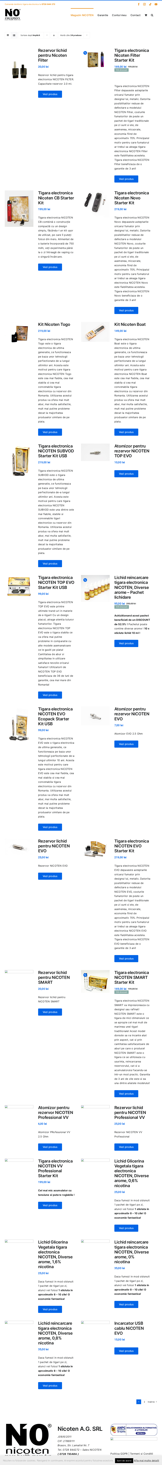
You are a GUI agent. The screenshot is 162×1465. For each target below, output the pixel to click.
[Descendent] (54, 35)
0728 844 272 (48, 4)
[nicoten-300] (28, 1425)
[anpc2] (133, 1438)
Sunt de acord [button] (124, 1460)
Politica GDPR (119, 1453)
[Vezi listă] (14, 35)
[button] (152, 14)
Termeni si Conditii (141, 1453)
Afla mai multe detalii (146, 1460)
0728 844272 (71, 1449)
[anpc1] (133, 1425)
